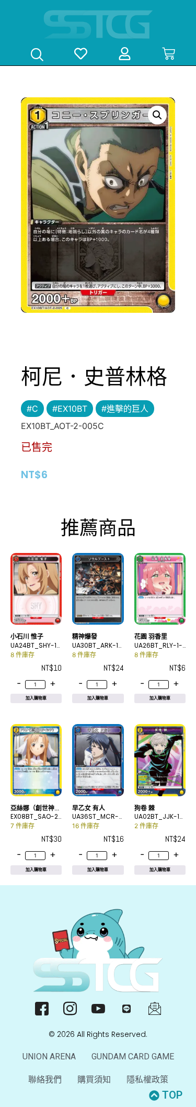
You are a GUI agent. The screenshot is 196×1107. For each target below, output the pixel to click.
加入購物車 (36, 698)
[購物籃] (168, 53)
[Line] (126, 1008)
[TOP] (154, 1095)
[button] (157, 115)
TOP (172, 1095)
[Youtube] (98, 1008)
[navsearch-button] (36, 55)
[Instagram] (70, 1008)
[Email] (154, 1008)
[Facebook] (41, 1008)
